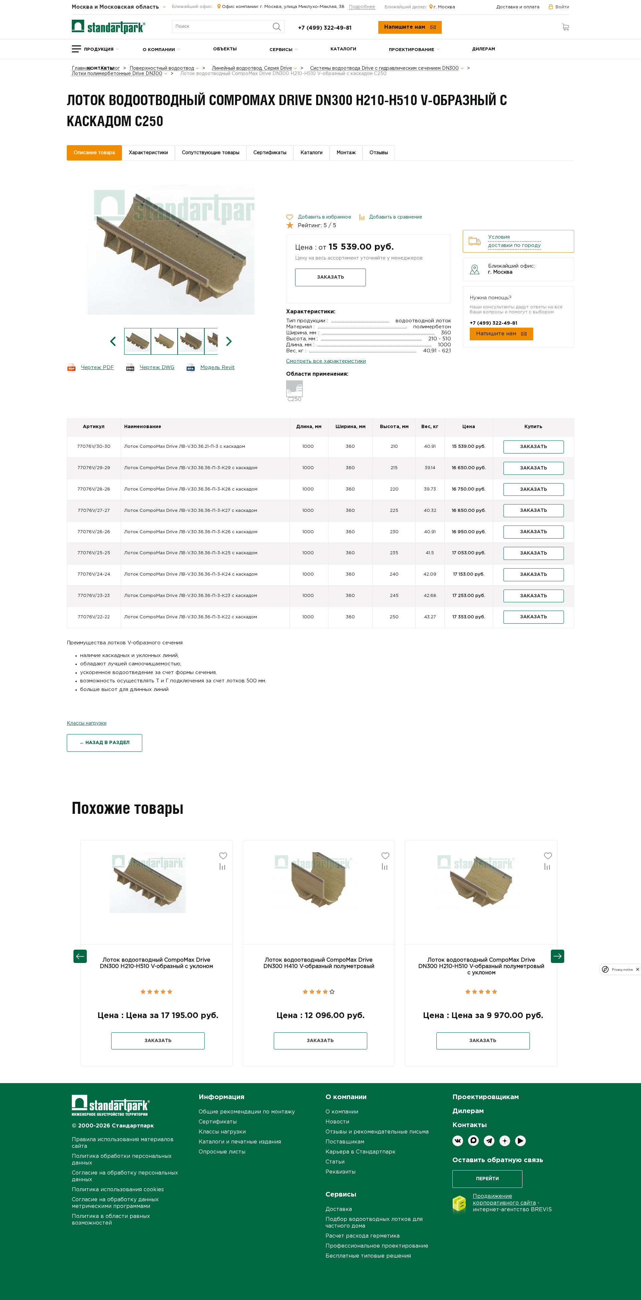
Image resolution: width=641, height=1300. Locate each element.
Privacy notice (622, 969)
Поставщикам (345, 1142)
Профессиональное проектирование (377, 1246)
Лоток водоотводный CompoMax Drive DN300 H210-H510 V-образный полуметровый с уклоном (481, 966)
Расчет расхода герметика (363, 1236)
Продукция (99, 49)
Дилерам (483, 49)
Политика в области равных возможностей (111, 1220)
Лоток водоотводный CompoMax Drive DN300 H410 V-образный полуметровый (318, 963)
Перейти (487, 1179)
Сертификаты (218, 1121)
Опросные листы (222, 1152)
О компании (159, 50)
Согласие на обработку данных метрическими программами (115, 1203)
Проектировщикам (485, 1097)
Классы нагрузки (86, 723)
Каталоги (343, 49)
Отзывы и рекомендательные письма (377, 1131)
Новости (337, 1121)
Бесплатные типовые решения (368, 1256)
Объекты (225, 49)
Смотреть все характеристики (326, 361)
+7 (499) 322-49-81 (325, 28)
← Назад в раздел (104, 743)
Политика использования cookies (118, 1189)
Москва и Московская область (116, 7)
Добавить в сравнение (395, 217)
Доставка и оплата (518, 7)
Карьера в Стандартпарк (361, 1152)
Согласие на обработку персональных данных (125, 1176)
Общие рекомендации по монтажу (247, 1111)
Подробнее (362, 7)
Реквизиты (341, 1172)
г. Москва (444, 7)
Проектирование (411, 50)
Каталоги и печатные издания (240, 1142)
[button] (113, 882)
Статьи (335, 1162)
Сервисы (280, 50)
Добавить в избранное (324, 217)
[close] (637, 969)
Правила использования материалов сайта (123, 1143)
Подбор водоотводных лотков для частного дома (374, 1223)
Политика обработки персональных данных (122, 1160)
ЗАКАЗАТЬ (330, 277)
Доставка (339, 1209)
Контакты (100, 68)
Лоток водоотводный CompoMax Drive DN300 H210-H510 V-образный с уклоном (156, 963)
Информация (221, 1097)
